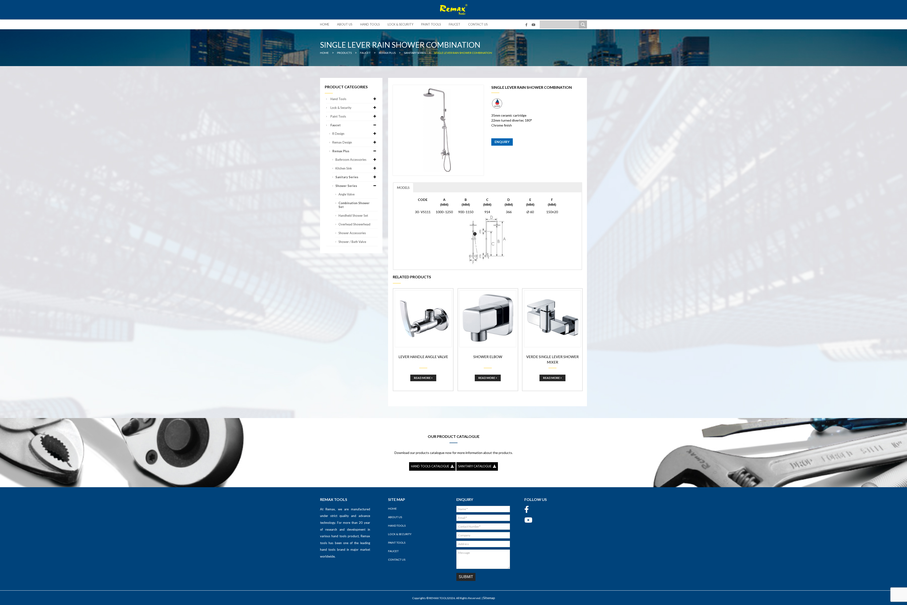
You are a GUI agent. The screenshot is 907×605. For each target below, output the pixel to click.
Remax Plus (340, 151)
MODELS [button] (403, 188)
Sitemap (489, 598)
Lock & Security (400, 24)
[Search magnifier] (583, 25)
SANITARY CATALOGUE (475, 466)
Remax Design (342, 142)
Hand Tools (370, 24)
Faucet (454, 24)
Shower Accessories (352, 233)
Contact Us (478, 24)
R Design (338, 133)
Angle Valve (346, 194)
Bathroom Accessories (350, 159)
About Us (344, 24)
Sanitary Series (346, 177)
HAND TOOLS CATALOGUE (431, 466)
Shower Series (346, 186)
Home (324, 24)
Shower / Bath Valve (352, 242)
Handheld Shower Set (353, 215)
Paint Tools (431, 24)
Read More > (423, 378)
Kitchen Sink (343, 168)
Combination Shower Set (354, 205)
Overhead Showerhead (354, 224)
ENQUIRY (502, 142)
